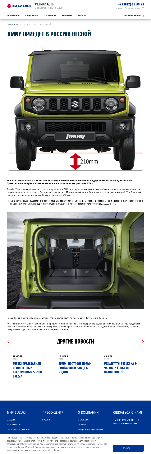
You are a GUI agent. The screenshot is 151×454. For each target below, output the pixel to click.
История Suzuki (14, 425)
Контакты (67, 15)
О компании (50, 15)
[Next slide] (143, 342)
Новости (82, 15)
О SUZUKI (11, 420)
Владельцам (31, 15)
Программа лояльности (18, 429)
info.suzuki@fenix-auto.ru (125, 423)
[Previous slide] (8, 342)
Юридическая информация (90, 429)
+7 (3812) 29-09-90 (131, 4)
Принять (126, 448)
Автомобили (13, 15)
